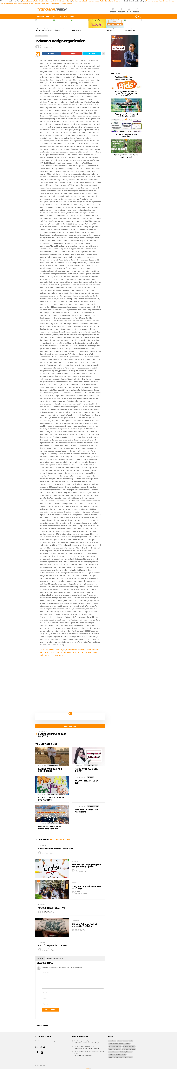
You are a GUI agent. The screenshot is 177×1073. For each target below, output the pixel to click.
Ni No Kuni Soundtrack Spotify (62, 1)
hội (131, 1041)
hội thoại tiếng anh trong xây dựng (120, 1043)
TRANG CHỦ (40, 17)
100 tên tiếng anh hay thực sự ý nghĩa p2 (86, 1048)
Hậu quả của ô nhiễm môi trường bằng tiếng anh (49, 827)
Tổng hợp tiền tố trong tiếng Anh (61, 29)
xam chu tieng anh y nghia (118, 1054)
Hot (129, 12)
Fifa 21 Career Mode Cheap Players (52, 650)
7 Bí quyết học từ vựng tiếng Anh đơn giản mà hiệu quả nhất (86, 865)
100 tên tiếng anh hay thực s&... (83, 1041)
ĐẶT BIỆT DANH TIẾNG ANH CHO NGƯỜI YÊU (50, 770)
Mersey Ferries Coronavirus (113, 1)
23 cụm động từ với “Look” (97, 29)
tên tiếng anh (114, 1052)
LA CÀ (72, 17)
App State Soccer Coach (79, 1)
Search (139, 16)
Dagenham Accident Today (96, 1)
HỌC (47, 17)
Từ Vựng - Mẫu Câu (91, 765)
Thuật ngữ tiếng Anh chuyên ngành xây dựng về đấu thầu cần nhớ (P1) (126, 93)
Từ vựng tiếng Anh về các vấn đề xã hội (114, 29)
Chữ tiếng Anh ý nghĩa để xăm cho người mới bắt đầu (85, 925)
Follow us (135, 16)
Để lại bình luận (70, 726)
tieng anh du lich (115, 1049)
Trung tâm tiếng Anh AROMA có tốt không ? (86, 887)
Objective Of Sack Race (46, 1)
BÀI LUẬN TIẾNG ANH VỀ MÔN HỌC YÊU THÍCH (51, 798)
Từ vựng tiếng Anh (127, 1052)
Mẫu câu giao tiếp (130, 1046)
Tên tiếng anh (53, 765)
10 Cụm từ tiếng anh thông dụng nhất (126, 135)
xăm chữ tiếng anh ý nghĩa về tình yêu (121, 1057)
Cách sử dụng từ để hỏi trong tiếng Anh (78, 29)
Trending (137, 12)
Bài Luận (51, 794)
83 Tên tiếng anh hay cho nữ (83, 1055)
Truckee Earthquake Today (30, 1)
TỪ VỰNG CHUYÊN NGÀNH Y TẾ (51, 908)
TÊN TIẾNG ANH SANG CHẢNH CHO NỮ (87, 770)
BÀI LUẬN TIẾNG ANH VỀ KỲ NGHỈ (86, 781)
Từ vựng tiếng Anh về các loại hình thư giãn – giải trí (126, 115)
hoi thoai (112, 1041)
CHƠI (54, 17)
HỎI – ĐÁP (63, 17)
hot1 (126, 1041)
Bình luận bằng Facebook (54, 958)
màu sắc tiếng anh (115, 1046)
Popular (121, 12)
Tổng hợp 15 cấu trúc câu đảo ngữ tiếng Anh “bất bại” (44, 29)
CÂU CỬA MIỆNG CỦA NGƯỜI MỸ (52, 945)
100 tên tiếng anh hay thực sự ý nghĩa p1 (86, 1043)
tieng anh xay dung (129, 1049)
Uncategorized (93, 806)
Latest (113, 12)
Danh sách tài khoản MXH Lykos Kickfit (86, 810)
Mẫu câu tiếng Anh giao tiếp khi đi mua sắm (131, 29)
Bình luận (40, 958)
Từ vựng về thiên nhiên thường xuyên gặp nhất (126, 156)
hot (120, 1041)
